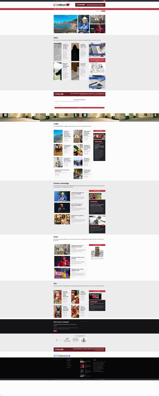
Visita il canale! (98, 141)
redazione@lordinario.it (100, 367)
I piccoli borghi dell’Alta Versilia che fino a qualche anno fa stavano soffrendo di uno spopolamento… (66, 75)
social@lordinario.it (98, 370)
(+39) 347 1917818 (102, 362)
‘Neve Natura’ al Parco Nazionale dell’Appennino (86, 159)
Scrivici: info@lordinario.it (65, 0)
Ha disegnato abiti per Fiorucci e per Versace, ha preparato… (88, 369)
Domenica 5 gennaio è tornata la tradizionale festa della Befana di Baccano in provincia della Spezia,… (83, 54)
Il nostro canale (97, 159)
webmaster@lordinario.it (100, 371)
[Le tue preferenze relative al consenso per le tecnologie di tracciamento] (1, 395)
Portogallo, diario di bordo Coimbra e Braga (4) (67, 147)
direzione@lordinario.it (100, 366)
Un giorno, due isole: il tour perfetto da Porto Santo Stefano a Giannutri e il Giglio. (67, 134)
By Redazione (86, 162)
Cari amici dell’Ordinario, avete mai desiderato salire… (88, 374)
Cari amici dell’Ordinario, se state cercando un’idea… (88, 364)
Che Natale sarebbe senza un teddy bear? (83, 293)
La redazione (68, 367)
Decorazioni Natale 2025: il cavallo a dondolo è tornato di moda (65, 294)
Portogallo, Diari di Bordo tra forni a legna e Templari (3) (67, 159)
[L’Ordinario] (63, 5)
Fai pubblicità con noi (69, 365)
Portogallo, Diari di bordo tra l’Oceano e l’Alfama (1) (87, 171)
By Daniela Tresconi (66, 49)
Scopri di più (79, 118)
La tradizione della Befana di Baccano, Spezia (83, 45)
